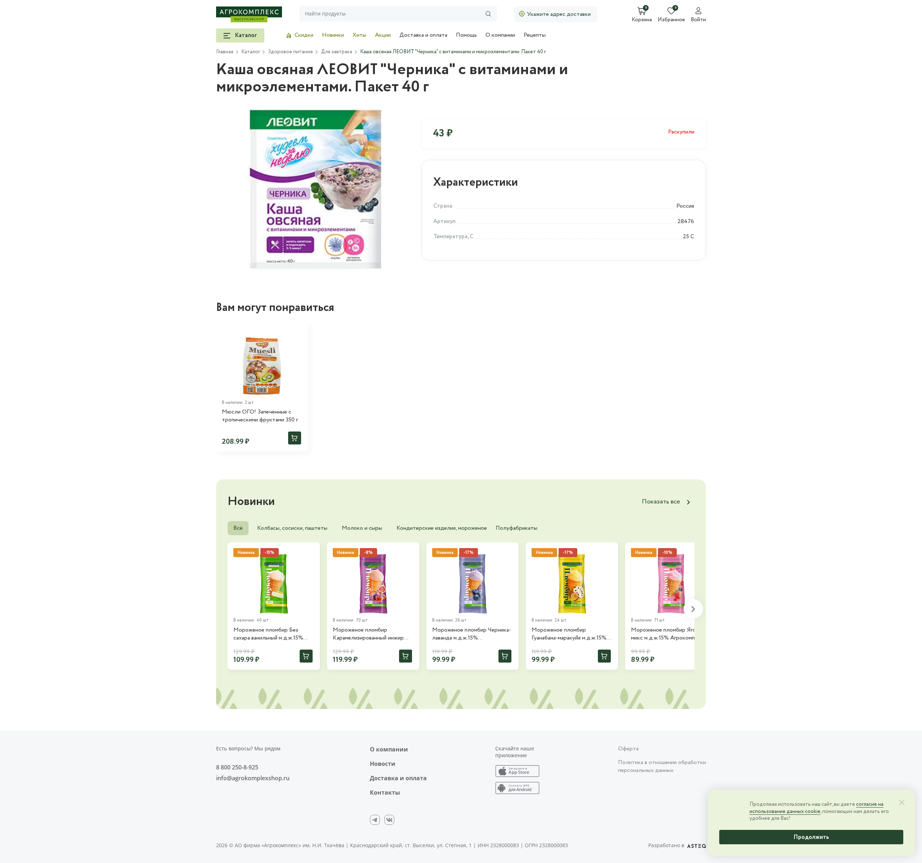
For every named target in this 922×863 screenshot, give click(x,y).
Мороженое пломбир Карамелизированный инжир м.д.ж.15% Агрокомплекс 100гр (371, 634)
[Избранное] (299, 333)
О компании (500, 35)
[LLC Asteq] (696, 845)
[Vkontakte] (389, 820)
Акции (383, 35)
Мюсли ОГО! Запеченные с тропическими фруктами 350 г (260, 416)
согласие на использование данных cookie (816, 808)
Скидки (304, 35)
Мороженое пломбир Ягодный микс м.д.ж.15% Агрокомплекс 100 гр (670, 634)
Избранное (671, 20)
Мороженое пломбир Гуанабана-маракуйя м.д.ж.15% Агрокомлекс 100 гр (569, 634)
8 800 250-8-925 (237, 767)
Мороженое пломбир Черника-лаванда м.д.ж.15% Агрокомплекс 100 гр (471, 634)
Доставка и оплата (423, 35)
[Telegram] (375, 820)
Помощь (466, 35)
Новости (382, 764)
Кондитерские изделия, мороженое (442, 528)
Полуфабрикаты (516, 528)
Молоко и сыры (362, 528)
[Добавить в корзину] (294, 438)
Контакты (385, 792)
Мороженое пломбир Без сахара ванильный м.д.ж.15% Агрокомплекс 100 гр (268, 634)
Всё (238, 528)
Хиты (359, 35)
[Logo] (249, 14)
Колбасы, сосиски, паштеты (292, 528)
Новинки (333, 35)
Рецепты (535, 35)
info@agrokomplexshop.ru (253, 778)
